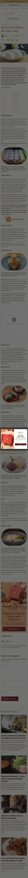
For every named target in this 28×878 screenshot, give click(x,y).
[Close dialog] (26, 430)
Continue (20, 444)
